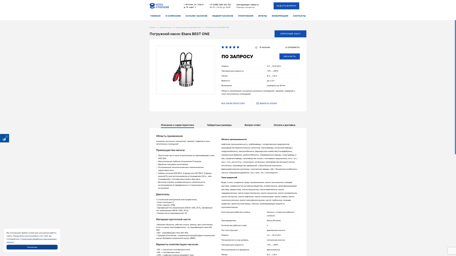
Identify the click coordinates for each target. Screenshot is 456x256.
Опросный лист (290, 34)
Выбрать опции (268, 103)
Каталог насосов (196, 16)
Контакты (299, 16)
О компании (173, 16)
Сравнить (293, 47)
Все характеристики (233, 103)
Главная (155, 16)
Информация (280, 16)
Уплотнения (245, 16)
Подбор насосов (222, 16)
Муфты (262, 16)
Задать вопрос (286, 6)
